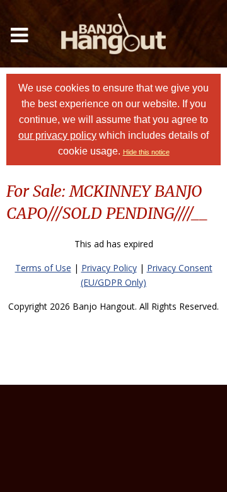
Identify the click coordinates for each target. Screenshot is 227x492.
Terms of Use (43, 268)
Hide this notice (146, 152)
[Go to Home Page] (113, 33)
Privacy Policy (109, 268)
